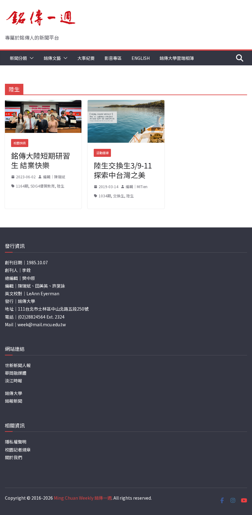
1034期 (105, 195)
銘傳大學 (13, 393)
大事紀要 (86, 58)
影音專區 (113, 58)
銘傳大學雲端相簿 (176, 58)
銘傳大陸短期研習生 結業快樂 (40, 160)
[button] (30, 58)
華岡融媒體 (15, 373)
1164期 (22, 185)
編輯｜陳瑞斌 (54, 176)
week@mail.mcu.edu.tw (42, 324)
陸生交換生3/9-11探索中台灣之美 (123, 170)
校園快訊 (20, 143)
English (141, 58)
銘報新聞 (13, 401)
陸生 (60, 185)
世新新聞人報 (18, 365)
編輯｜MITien (137, 186)
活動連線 (102, 152)
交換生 (118, 195)
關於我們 (13, 457)
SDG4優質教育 (42, 185)
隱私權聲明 (15, 442)
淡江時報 (13, 381)
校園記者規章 (18, 450)
